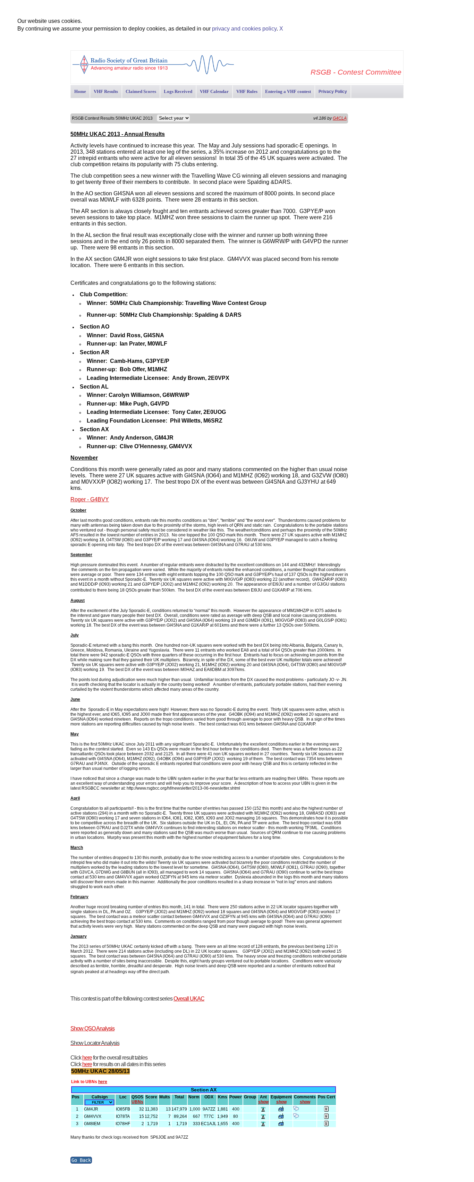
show (263, 1101)
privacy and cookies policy (244, 29)
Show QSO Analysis (92, 1028)
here (87, 1058)
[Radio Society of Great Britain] (153, 73)
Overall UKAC (188, 999)
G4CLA (340, 118)
